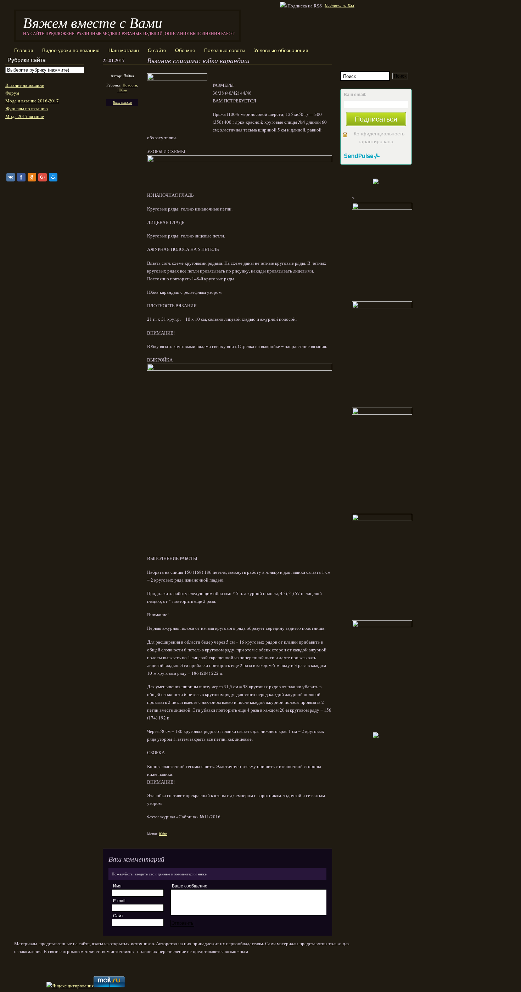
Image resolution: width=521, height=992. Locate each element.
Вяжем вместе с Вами (92, 22)
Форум (12, 93)
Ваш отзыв (122, 102)
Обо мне (185, 50)
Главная (23, 50)
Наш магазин (123, 50)
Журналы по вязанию (26, 108)
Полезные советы (224, 50)
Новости (130, 85)
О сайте (157, 50)
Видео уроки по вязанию (71, 50)
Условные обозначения (281, 50)
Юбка (163, 833)
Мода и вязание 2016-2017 (32, 100)
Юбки (122, 90)
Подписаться (376, 119)
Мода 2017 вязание (24, 116)
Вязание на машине (24, 85)
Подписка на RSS (339, 5)
